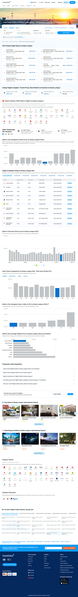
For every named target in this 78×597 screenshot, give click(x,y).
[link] (3, 41)
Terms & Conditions (64, 563)
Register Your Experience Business (67, 567)
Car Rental (46, 565)
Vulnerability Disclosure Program (66, 572)
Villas (45, 561)
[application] (39, 155)
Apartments (46, 563)
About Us (30, 565)
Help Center (30, 561)
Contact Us (30, 558)
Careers (29, 563)
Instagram (32, 575)
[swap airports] (18, 33)
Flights (45, 556)
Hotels (45, 558)
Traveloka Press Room (64, 570)
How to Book (30, 556)
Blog (61, 558)
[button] (66, 2)
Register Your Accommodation (66, 565)
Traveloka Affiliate (63, 556)
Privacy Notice (63, 561)
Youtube (31, 577)
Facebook (32, 572)
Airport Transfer (47, 567)
